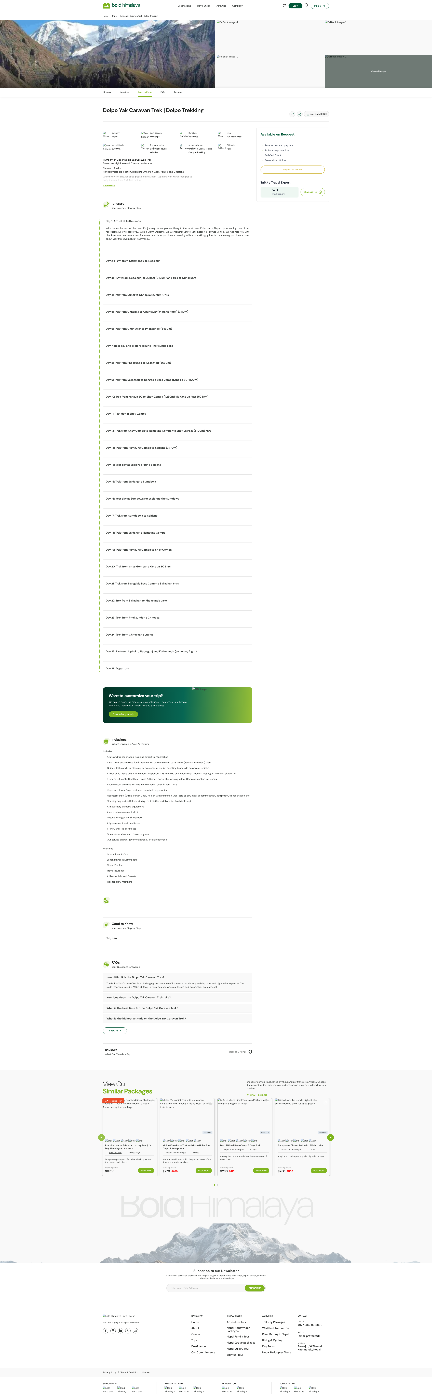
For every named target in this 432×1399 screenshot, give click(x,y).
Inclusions (124, 92)
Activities (221, 5)
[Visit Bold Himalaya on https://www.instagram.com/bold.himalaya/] (113, 1330)
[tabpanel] (129, 1137)
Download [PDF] (318, 113)
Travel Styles (203, 5)
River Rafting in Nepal (275, 1334)
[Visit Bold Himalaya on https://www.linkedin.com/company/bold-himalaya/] (120, 1330)
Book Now (146, 1170)
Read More (109, 185)
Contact (196, 1334)
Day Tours (268, 1346)
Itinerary (107, 92)
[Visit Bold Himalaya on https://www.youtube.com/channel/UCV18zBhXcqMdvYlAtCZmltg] (135, 1330)
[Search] (307, 5)
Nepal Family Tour (238, 1336)
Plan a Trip (320, 5)
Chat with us (310, 191)
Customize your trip (123, 714)
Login (295, 5)
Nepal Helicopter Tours (276, 1352)
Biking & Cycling (272, 1340)
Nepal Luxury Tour (238, 1348)
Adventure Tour (236, 1322)
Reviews (178, 92)
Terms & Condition (129, 1372)
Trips (114, 16)
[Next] (330, 1137)
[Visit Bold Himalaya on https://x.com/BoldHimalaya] (128, 1330)
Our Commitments (203, 1352)
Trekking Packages (273, 1322)
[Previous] (101, 1137)
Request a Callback (292, 169)
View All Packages (257, 1094)
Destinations (184, 5)
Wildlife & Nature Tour (276, 1328)
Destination (198, 1346)
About (195, 1328)
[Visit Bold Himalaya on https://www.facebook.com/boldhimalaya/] (105, 1330)
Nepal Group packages (241, 1342)
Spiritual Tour (235, 1355)
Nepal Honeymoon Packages (238, 1329)
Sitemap (146, 1372)
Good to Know (145, 92)
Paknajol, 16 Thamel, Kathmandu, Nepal (310, 1348)
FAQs (162, 92)
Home (106, 16)
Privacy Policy (109, 1372)
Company (237, 5)
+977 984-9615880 (310, 1325)
